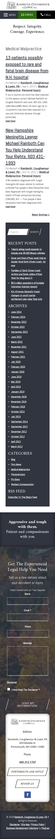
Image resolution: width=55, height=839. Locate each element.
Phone (28, 626)
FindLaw (45, 828)
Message (27, 643)
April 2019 (16, 386)
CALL (47, 15)
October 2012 (18, 436)
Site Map (25, 824)
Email (27, 610)
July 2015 (16, 416)
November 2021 (19, 346)
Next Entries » (41, 214)
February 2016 (18, 406)
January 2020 (17, 371)
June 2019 (16, 376)
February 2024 (18, 317)
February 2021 (18, 356)
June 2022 (16, 337)
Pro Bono (15, 479)
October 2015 (18, 411)
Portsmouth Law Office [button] (27, 771)
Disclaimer (12, 682)
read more (10, 121)
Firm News (16, 464)
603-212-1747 (27, 762)
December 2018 (19, 396)
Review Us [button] (27, 783)
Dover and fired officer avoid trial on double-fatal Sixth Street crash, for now (28, 261)
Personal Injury (31, 90)
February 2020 (18, 366)
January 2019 (17, 391)
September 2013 (19, 426)
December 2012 (19, 431)
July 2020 (16, 361)
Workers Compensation (22, 484)
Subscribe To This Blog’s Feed (22, 497)
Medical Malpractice (20, 469)
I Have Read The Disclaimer (25, 689)
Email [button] (29, 15)
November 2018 (18, 401)
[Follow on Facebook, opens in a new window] (27, 795)
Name (27, 593)
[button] (9, 15)
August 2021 (17, 351)
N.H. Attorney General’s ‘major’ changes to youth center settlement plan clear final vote (26, 295)
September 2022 (19, 332)
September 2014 (19, 421)
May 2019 (15, 381)
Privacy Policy (37, 824)
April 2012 (16, 441)
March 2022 (17, 341)
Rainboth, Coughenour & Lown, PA (31, 817)
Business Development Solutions (22, 828)
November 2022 (19, 322)
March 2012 (17, 446)
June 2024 (16, 312)
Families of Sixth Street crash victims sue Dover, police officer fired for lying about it (26, 274)
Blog (13, 459)
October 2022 (18, 327)
